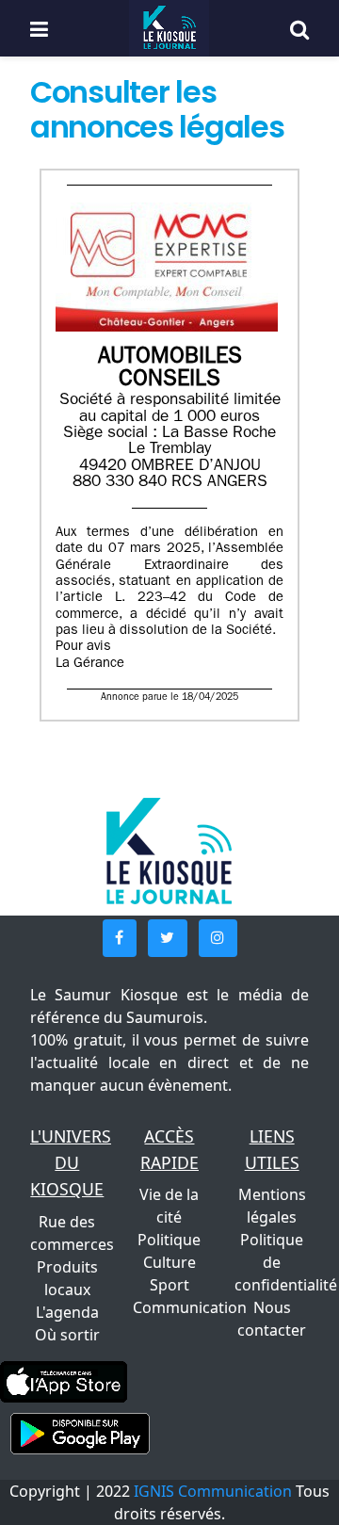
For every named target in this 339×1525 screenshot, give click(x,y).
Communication (190, 1307)
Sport (169, 1284)
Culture (169, 1262)
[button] (120, 938)
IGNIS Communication (213, 1491)
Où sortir (67, 1334)
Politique (169, 1239)
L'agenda (67, 1312)
